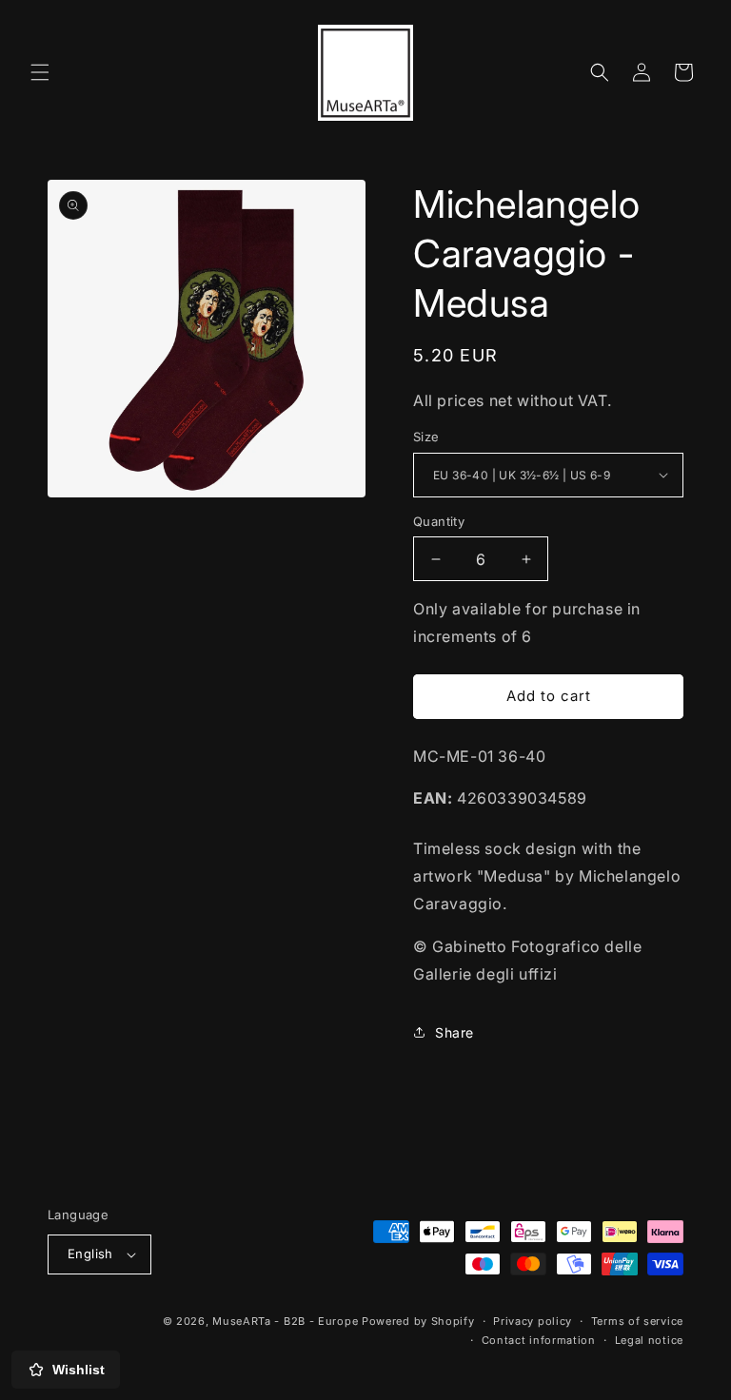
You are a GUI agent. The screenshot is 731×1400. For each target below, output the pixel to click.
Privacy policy (532, 1321)
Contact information (539, 1340)
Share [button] (454, 1032)
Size (426, 436)
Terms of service (637, 1321)
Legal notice (649, 1340)
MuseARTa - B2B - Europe (285, 1321)
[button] (40, 72)
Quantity (438, 521)
